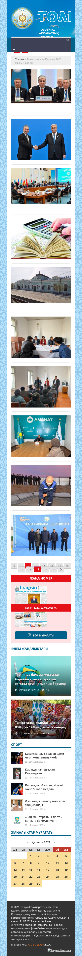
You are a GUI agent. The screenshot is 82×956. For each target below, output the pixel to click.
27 (15, 883)
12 (43, 565)
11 (35, 565)
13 (51, 565)
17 (29, 569)
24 (47, 876)
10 (47, 863)
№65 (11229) (41, 607)
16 (21, 569)
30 (38, 883)
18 (57, 870)
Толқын (41, 18)
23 (38, 876)
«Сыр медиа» (35, 944)
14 (59, 565)
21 (23, 876)
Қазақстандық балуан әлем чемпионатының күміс (44, 755)
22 (30, 876)
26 (66, 876)
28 (23, 883)
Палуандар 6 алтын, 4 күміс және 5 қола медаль (44, 787)
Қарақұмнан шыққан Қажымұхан (40, 771)
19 (45, 569)
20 (53, 569)
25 (57, 876)
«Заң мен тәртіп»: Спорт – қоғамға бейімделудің (43, 819)
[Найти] (68, 40)
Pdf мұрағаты (43, 635)
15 (67, 565)
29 (30, 883)
